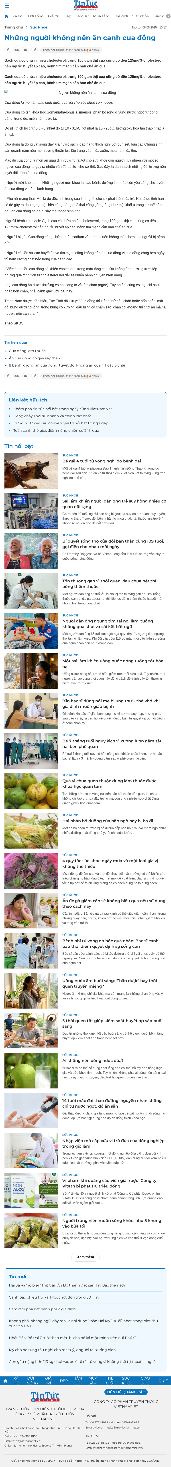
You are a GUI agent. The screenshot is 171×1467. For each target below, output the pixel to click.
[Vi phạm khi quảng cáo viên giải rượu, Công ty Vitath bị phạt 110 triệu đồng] (31, 1190)
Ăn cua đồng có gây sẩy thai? (35, 358)
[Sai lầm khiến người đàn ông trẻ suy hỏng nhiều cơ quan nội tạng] (31, 511)
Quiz (163, 1381)
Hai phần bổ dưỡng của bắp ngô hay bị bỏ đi (107, 821)
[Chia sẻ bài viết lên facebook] (7, 50)
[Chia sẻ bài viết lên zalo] (16, 50)
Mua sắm (101, 16)
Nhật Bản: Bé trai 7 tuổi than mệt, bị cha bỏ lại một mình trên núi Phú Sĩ (72, 1338)
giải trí (68, 423)
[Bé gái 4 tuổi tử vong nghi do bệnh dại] (31, 471)
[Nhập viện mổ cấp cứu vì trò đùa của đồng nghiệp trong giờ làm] (31, 1150)
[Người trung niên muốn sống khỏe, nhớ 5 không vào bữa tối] (31, 1230)
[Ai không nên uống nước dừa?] (31, 1070)
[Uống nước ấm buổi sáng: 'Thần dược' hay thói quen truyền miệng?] (31, 991)
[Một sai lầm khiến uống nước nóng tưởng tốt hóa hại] (31, 671)
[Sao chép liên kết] (34, 50)
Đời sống (36, 16)
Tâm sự (82, 16)
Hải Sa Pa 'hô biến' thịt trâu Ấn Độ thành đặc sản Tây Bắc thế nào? (67, 1285)
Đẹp (67, 16)
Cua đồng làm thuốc (27, 351)
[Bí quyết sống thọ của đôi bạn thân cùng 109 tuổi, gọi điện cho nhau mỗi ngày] (31, 551)
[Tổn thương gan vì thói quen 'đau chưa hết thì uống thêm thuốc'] (31, 591)
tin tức (39, 409)
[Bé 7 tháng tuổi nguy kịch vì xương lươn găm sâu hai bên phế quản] (31, 751)
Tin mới (17, 1276)
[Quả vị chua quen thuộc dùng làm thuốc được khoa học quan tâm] (31, 791)
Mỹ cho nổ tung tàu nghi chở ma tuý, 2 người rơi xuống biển (62, 1350)
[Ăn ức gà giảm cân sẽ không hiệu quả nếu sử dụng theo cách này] (31, 911)
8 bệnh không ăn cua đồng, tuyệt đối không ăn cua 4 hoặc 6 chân (67, 365)
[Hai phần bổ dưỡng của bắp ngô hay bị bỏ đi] (31, 831)
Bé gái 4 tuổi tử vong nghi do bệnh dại (101, 461)
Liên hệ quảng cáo (126, 1392)
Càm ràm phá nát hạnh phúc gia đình (42, 1309)
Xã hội (17, 16)
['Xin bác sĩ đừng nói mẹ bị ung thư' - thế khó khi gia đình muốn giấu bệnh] (31, 711)
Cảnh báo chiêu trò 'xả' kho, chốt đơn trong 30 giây (54, 1297)
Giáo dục (161, 16)
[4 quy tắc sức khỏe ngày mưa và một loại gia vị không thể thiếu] (31, 871)
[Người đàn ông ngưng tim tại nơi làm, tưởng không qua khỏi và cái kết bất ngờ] (31, 631)
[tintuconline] (6, 16)
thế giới (39, 430)
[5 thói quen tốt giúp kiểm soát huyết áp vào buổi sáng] (31, 1031)
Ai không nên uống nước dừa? (93, 1060)
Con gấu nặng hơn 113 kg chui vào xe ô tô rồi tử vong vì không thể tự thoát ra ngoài (83, 1362)
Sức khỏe (140, 16)
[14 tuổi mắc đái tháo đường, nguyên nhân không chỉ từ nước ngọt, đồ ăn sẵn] (31, 1111)
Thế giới (121, 16)
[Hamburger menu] (7, 5)
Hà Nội (91, 1416)
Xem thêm (85, 1257)
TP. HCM (92, 1436)
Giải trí (53, 16)
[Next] (168, 16)
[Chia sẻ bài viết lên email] (25, 50)
